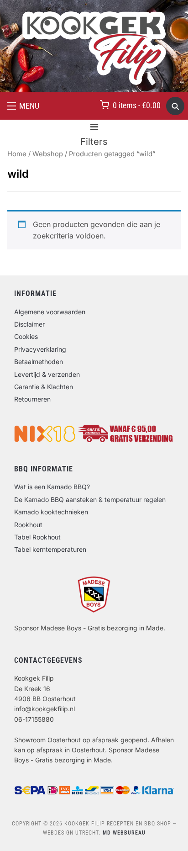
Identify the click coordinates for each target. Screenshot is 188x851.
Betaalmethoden (38, 361)
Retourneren (32, 399)
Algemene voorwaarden (49, 312)
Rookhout (28, 525)
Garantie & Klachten (43, 387)
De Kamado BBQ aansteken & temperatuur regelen (90, 499)
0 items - (137, 105)
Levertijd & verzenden (47, 374)
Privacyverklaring (40, 349)
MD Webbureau (124, 833)
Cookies (26, 336)
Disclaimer (29, 324)
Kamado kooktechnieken (51, 512)
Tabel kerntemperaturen (50, 549)
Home (16, 154)
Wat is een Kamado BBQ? (52, 487)
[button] (23, 106)
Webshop (47, 154)
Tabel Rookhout (37, 537)
